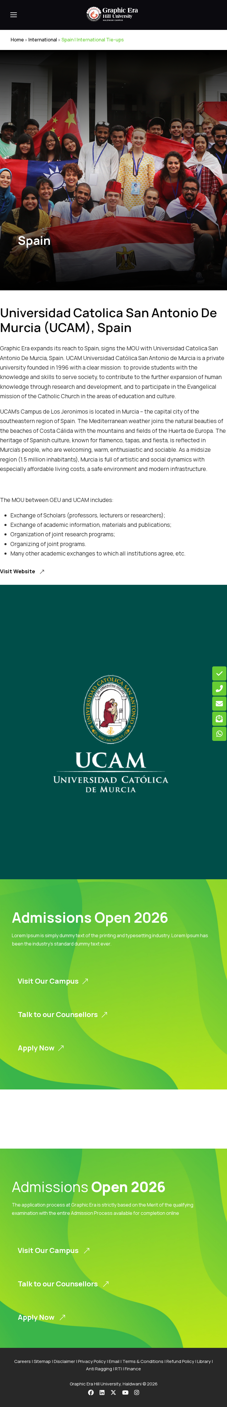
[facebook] (91, 1392)
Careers (22, 1361)
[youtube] (125, 1392)
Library (204, 1361)
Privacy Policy (92, 1361)
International (42, 39)
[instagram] (136, 1392)
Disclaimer (64, 1361)
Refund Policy (180, 1361)
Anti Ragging (99, 1369)
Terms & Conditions (142, 1361)
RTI (118, 1369)
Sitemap (42, 1361)
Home (17, 39)
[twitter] (113, 1392)
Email (114, 1361)
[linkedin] (102, 1392)
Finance (133, 1369)
